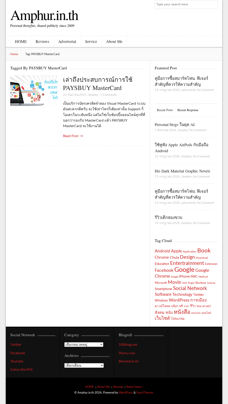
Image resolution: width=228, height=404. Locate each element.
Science (211, 283)
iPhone (184, 276)
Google (184, 269)
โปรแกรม (178, 318)
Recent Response (187, 110)
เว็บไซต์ (162, 318)
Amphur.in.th (44, 14)
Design (187, 257)
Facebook (164, 270)
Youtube (16, 361)
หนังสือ (182, 312)
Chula (174, 257)
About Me (114, 41)
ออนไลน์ (206, 313)
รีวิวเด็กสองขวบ (168, 217)
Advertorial (67, 41)
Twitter (198, 294)
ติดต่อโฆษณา (134, 387)
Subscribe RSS (21, 369)
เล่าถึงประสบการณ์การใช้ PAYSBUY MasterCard (97, 83)
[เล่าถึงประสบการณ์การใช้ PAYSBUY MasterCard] (33, 91)
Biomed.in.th (128, 361)
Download (202, 257)
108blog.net (128, 344)
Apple (176, 251)
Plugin (191, 283)
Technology (182, 294)
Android (162, 251)
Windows (161, 300)
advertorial (188, 90)
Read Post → (73, 136)
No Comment (205, 90)
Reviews (42, 41)
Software (163, 294)
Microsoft (161, 283)
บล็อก (174, 306)
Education (162, 264)
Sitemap (118, 387)
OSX (184, 283)
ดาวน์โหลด (162, 306)
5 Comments (108, 94)
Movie (174, 282)
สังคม (160, 312)
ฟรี (181, 306)
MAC (194, 276)
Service (91, 41)
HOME (21, 41)
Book (204, 251)
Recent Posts (165, 110)
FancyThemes (144, 392)
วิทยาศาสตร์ (203, 306)
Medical (203, 277)
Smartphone (163, 289)
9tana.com (127, 353)
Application (189, 251)
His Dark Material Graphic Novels (182, 171)
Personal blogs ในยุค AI (175, 124)
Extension (211, 264)
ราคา (186, 306)
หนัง (169, 312)
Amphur (93, 94)
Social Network (190, 288)
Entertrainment (187, 263)
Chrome (162, 257)
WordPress (179, 300)
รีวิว (192, 306)
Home (14, 54)
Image (174, 276)
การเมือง (198, 300)
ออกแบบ (196, 313)
